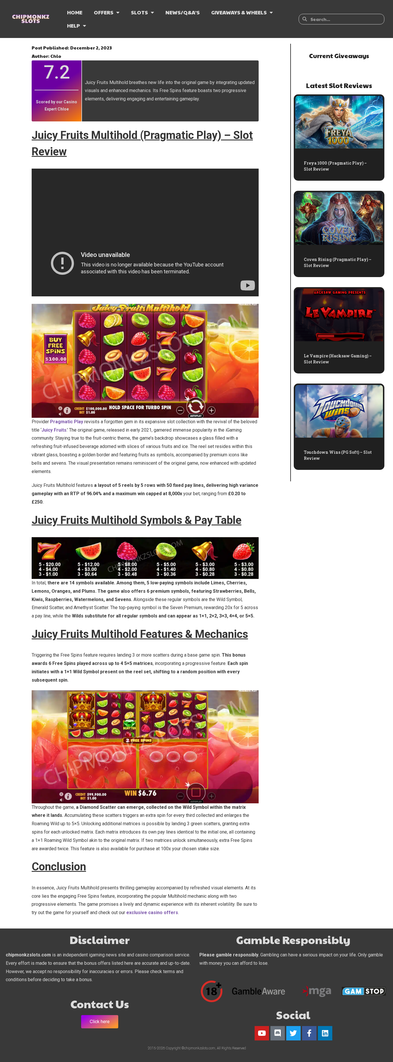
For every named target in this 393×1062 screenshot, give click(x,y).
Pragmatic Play (66, 421)
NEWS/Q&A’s (182, 12)
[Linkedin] (325, 1033)
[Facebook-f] (309, 1033)
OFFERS (103, 12)
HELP (73, 25)
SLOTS (139, 12)
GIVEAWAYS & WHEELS (239, 12)
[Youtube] (262, 1033)
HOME (74, 12)
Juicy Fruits (53, 430)
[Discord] (277, 1033)
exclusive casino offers (152, 912)
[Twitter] (293, 1033)
